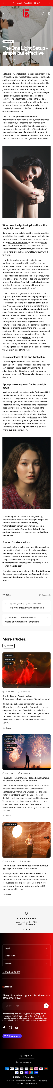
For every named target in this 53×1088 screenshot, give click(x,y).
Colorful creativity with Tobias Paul (27, 607)
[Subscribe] (46, 1005)
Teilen (8, 595)
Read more (6, 728)
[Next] (49, 3)
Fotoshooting (8, 41)
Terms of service (31, 1081)
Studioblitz (8, 664)
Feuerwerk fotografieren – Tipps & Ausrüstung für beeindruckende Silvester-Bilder (25, 779)
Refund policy (10, 1081)
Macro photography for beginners (22, 621)
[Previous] (3, 3)
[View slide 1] (23, 929)
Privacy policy (20, 1081)
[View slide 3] (29, 929)
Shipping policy (42, 1081)
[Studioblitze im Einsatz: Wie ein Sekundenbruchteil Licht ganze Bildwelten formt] (26, 670)
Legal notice (20, 1084)
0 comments (46, 595)
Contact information (31, 1084)
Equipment (8, 655)
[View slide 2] (26, 929)
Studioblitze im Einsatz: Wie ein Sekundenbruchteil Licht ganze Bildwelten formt (26, 697)
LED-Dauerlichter (10, 745)
